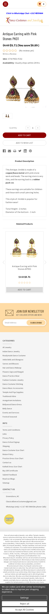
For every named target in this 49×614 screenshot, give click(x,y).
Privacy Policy (8, 438)
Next (45, 262)
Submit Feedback (10, 474)
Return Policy (8, 454)
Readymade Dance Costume (14, 355)
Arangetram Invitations (12, 400)
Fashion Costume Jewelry (13, 380)
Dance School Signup (11, 442)
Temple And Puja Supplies (13, 392)
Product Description (24, 161)
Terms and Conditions (11, 430)
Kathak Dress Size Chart (12, 466)
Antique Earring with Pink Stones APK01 (24, 267)
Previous (4, 262)
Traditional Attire (9, 396)
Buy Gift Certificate (10, 470)
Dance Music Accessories (13, 388)
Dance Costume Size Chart (13, 450)
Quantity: (13, 128)
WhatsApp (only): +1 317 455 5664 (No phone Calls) (26, 506)
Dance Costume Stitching (13, 384)
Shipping (6, 446)
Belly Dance (7, 408)
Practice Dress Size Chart (13, 458)
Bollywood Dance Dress (12, 404)
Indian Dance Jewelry (11, 351)
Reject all (24, 603)
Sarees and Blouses (11, 363)
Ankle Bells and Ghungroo (13, 359)
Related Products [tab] (24, 224)
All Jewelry (7, 347)
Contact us (7, 462)
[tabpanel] (24, 262)
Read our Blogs (9, 479)
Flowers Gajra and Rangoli (13, 372)
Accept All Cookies (24, 609)
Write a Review (9, 53)
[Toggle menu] (5, 4)
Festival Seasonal (10, 416)
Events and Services (11, 412)
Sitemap (6, 483)
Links (5, 434)
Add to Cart (24, 289)
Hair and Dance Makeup (12, 368)
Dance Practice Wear (11, 376)
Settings (24, 597)
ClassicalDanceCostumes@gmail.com (21, 501)
